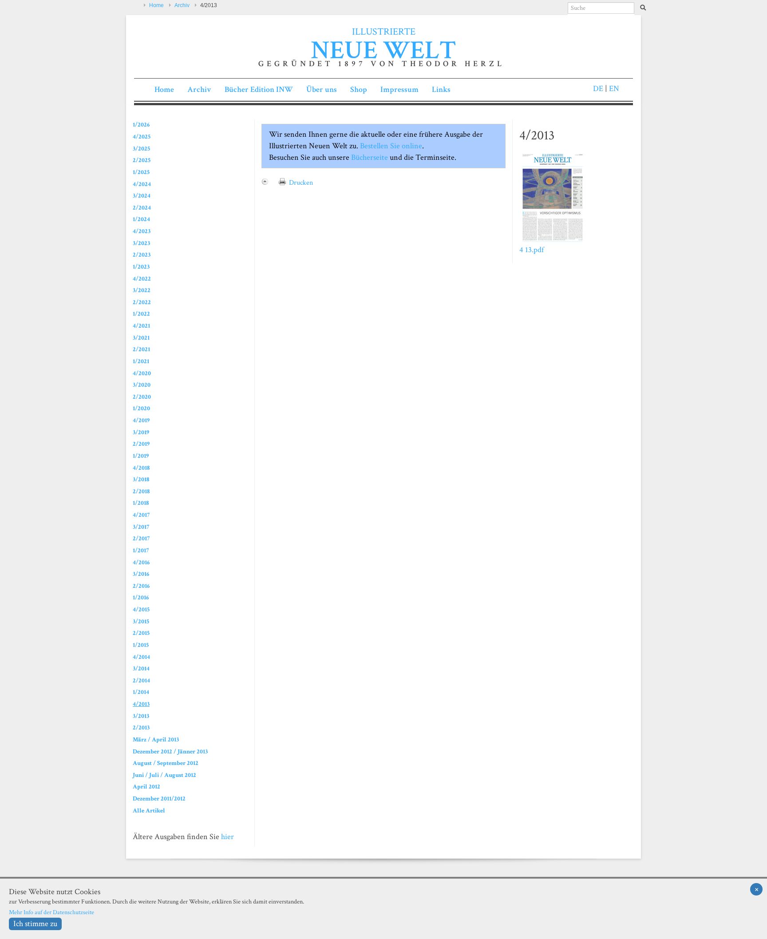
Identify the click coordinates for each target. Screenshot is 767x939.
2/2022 (142, 302)
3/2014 (141, 668)
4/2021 (141, 325)
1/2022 (141, 313)
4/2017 (141, 515)
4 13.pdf (531, 250)
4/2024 (142, 184)
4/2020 (142, 373)
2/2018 (141, 491)
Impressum (399, 89)
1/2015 (141, 645)
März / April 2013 (156, 739)
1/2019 (141, 456)
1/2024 (141, 219)
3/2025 (141, 148)
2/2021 (141, 349)
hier (227, 837)
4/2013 (141, 704)
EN (613, 88)
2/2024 (142, 207)
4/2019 (141, 420)
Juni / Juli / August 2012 (164, 775)
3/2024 (141, 195)
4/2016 (141, 562)
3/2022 (141, 290)
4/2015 (141, 609)
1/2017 (141, 550)
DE (598, 88)
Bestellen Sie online (390, 146)
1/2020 (141, 408)
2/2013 (141, 727)
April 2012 (146, 786)
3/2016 (141, 574)
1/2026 (141, 124)
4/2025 (141, 136)
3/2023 (141, 243)
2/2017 (141, 538)
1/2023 (141, 266)
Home (156, 5)
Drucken (301, 182)
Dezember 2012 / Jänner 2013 (170, 751)
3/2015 (141, 621)
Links (441, 89)
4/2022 (142, 278)
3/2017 (141, 527)
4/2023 (141, 231)
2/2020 (142, 396)
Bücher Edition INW (259, 89)
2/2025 (141, 160)
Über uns (321, 89)
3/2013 (141, 716)
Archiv (182, 5)
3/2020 (141, 384)
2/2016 (141, 586)
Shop (358, 89)
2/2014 (141, 680)
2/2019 (141, 444)
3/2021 (141, 337)
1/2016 (141, 597)
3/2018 (141, 479)
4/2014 (141, 657)
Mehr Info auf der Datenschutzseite (51, 912)
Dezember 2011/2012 (159, 798)
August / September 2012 (165, 763)
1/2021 (141, 361)
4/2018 (141, 468)
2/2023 (141, 254)
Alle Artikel (149, 810)
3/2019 (141, 432)
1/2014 (141, 692)
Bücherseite (369, 157)
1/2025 (141, 172)
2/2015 (141, 633)
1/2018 (141, 503)
